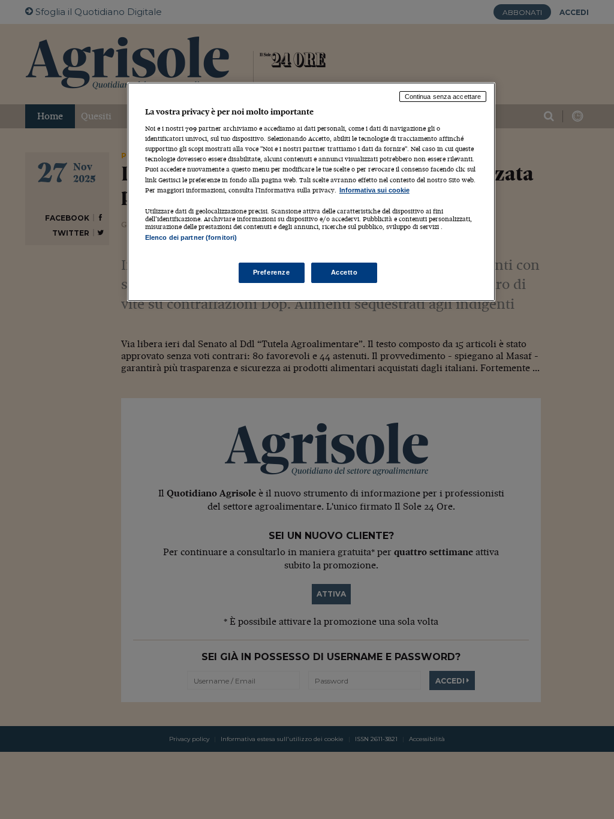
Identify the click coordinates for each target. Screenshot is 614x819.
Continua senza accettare (443, 96)
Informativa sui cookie (374, 190)
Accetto (344, 272)
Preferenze (271, 272)
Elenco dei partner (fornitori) (191, 237)
